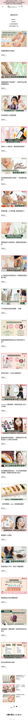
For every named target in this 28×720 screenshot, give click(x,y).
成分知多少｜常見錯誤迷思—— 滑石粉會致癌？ (20, 687)
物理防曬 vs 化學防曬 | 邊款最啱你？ (13, 211)
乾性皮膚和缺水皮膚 (8, 662)
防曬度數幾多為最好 (8, 51)
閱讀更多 (3, 55)
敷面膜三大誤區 (6, 535)
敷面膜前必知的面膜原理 (9, 598)
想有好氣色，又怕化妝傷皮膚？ (11, 373)
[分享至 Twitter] (17, 706)
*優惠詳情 (22, 2)
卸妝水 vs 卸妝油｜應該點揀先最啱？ (13, 146)
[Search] (19, 6)
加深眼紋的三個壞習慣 (8, 115)
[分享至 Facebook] (14, 706)
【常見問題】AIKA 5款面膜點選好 (12, 504)
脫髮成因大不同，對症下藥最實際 (12, 566)
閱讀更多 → (18, 678)
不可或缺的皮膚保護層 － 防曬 (11, 309)
